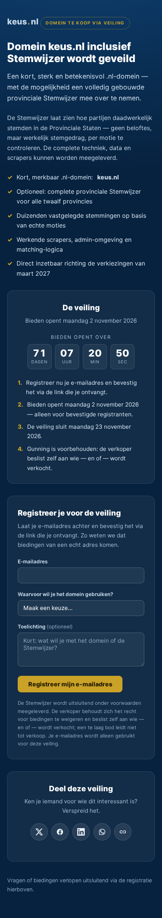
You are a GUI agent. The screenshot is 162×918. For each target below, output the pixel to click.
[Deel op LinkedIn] (81, 832)
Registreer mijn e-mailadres (70, 684)
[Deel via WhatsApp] (102, 832)
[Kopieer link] (122, 832)
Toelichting (45, 627)
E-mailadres (32, 561)
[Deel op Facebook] (60, 832)
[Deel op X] (39, 832)
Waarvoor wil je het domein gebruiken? (65, 594)
